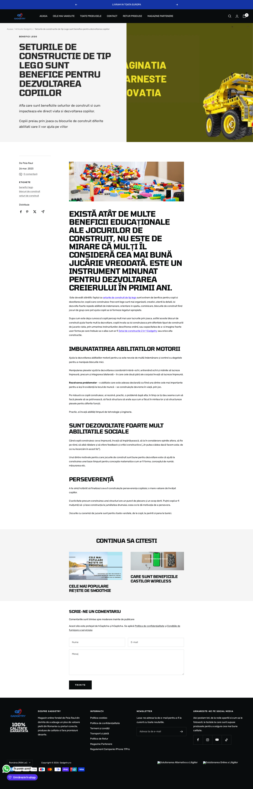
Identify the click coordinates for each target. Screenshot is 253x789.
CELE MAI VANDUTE (64, 16)
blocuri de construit (29, 191)
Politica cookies (98, 717)
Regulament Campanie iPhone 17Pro (110, 749)
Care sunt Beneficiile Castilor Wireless (154, 578)
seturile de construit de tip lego (120, 297)
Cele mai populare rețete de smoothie (90, 588)
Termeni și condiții (99, 728)
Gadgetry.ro (65, 762)
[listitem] (21, 211)
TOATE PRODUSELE (90, 16)
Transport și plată (99, 733)
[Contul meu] (237, 16)
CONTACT (112, 16)
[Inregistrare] (181, 731)
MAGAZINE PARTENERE (160, 16)
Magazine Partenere (101, 744)
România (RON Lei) (18, 762)
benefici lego (28, 36)
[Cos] (244, 16)
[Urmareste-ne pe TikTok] (226, 739)
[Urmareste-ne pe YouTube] (217, 739)
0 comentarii (30, 174)
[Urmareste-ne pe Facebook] (198, 739)
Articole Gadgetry (24, 29)
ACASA (43, 16)
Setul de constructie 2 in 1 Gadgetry (138, 330)
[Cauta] (229, 16)
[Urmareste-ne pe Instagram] (207, 739)
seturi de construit (29, 195)
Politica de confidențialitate (149, 626)
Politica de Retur (99, 738)
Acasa (10, 29)
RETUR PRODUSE (132, 16)
